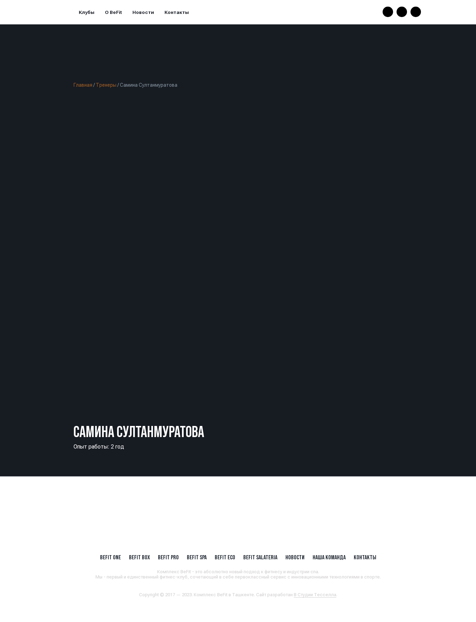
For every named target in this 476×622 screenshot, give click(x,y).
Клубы (86, 12)
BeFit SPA (197, 557)
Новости (143, 12)
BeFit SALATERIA (260, 557)
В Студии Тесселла (315, 594)
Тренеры (106, 85)
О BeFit (113, 12)
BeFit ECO (225, 557)
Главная (83, 85)
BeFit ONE (110, 557)
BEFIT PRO (168, 557)
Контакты (176, 12)
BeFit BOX (139, 557)
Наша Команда (329, 557)
